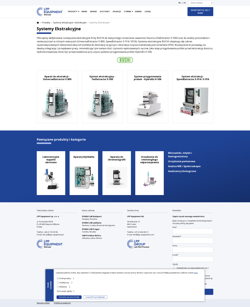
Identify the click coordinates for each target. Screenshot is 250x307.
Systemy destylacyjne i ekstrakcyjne (70, 22)
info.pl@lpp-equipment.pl (53, 234)
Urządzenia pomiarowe (181, 161)
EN (185, 3)
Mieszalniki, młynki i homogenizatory (180, 154)
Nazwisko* (176, 236)
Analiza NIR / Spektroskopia (184, 166)
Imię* (174, 227)
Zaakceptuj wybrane (95, 297)
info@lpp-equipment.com (143, 234)
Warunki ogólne (43, 303)
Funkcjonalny (65, 278)
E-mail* (175, 255)
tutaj (196, 272)
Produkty (46, 22)
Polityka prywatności (62, 303)
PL (180, 3)
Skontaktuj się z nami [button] (200, 11)
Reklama (63, 286)
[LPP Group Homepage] (49, 242)
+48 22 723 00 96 (51, 232)
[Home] (49, 12)
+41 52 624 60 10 (141, 232)
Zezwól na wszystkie (69, 297)
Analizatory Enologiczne (182, 171)
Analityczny (64, 282)
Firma (174, 245)
